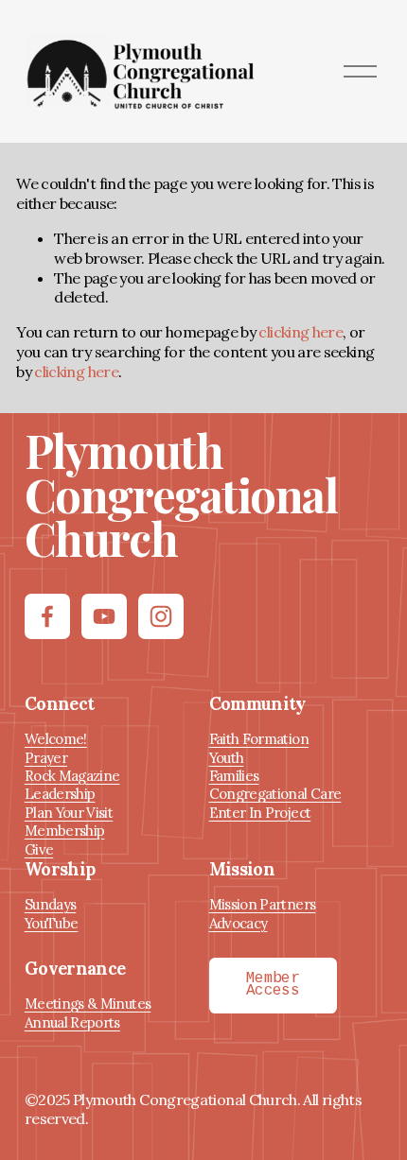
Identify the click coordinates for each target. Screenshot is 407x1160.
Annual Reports (72, 1022)
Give (39, 849)
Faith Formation (259, 739)
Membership (65, 831)
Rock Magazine (72, 776)
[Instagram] (161, 616)
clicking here (300, 331)
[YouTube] (104, 616)
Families (234, 776)
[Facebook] (47, 616)
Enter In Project (260, 813)
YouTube (52, 923)
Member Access (272, 985)
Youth (226, 758)
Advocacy (238, 923)
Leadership (60, 794)
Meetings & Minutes (87, 1004)
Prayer (46, 758)
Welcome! (56, 739)
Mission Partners (262, 904)
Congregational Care (275, 794)
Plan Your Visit (69, 813)
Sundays (51, 904)
